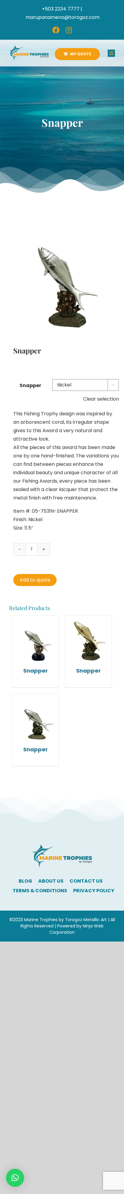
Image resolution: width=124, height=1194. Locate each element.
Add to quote (35, 579)
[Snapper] (35, 638)
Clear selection (101, 398)
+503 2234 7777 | (62, 8)
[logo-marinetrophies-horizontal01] (29, 47)
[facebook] (56, 30)
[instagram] (69, 30)
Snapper (30, 385)
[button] (15, 1178)
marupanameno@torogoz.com (63, 17)
